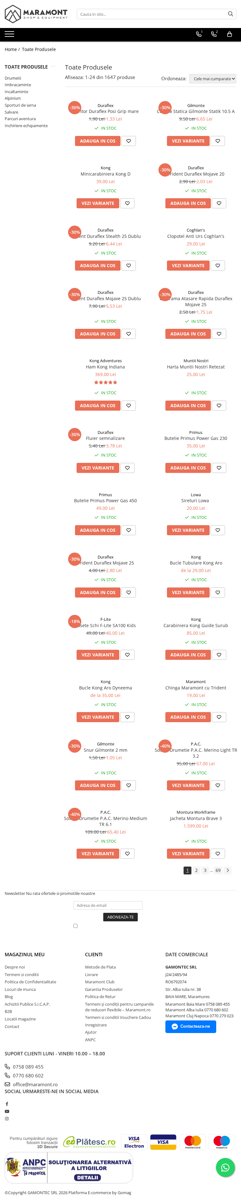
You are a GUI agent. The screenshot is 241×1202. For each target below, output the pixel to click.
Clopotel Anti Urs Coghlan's (195, 236)
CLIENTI (94, 954)
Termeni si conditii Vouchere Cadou (118, 1017)
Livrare (91, 974)
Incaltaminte (16, 91)
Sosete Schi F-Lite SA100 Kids (105, 625)
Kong (105, 168)
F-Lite (105, 619)
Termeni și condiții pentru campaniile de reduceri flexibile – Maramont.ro (119, 1007)
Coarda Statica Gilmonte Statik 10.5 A (196, 111)
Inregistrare (96, 1025)
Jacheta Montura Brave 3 (196, 818)
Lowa (196, 494)
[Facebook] (7, 1104)
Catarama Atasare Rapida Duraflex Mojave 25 (196, 301)
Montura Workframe (196, 812)
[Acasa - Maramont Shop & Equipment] (36, 14)
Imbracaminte (18, 84)
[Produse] (10, 36)
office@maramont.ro (35, 1084)
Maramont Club (100, 982)
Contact (12, 1026)
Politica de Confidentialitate (30, 982)
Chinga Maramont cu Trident (195, 688)
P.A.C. (196, 744)
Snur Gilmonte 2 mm (105, 750)
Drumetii (13, 78)
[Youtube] (7, 1111)
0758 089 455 (28, 1067)
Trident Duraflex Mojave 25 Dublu (105, 298)
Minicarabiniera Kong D (106, 174)
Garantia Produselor (104, 989)
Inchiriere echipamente (26, 125)
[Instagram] (7, 1118)
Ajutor (91, 1032)
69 (218, 870)
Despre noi (15, 967)
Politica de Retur (100, 996)
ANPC (90, 1039)
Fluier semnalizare (105, 438)
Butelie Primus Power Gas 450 (105, 500)
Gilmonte (196, 105)
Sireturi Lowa (195, 500)
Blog (9, 996)
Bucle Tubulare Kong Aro (196, 563)
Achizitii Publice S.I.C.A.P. (27, 1004)
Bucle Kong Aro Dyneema (105, 688)
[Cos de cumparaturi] (229, 34)
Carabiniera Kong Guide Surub (195, 625)
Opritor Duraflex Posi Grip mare (105, 111)
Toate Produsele (39, 49)
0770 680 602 (28, 1075)
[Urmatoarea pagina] (227, 870)
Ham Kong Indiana (105, 367)
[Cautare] (230, 14)
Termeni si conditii (22, 974)
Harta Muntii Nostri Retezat (196, 367)
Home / (13, 49)
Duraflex (106, 105)
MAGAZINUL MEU (25, 954)
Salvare (11, 112)
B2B (8, 1011)
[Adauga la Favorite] (128, 141)
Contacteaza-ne (195, 1026)
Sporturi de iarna (20, 105)
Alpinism (13, 98)
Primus (195, 432)
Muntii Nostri (196, 360)
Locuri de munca (20, 989)
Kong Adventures (105, 360)
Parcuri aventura (20, 118)
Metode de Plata (100, 967)
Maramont (196, 681)
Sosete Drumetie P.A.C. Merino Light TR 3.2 (196, 753)
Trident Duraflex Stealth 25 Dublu (105, 236)
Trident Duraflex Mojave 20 (196, 174)
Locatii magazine (20, 1019)
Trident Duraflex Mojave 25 (105, 563)
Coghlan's (196, 230)
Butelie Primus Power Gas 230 (195, 438)
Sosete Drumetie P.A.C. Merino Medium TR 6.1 (105, 821)
